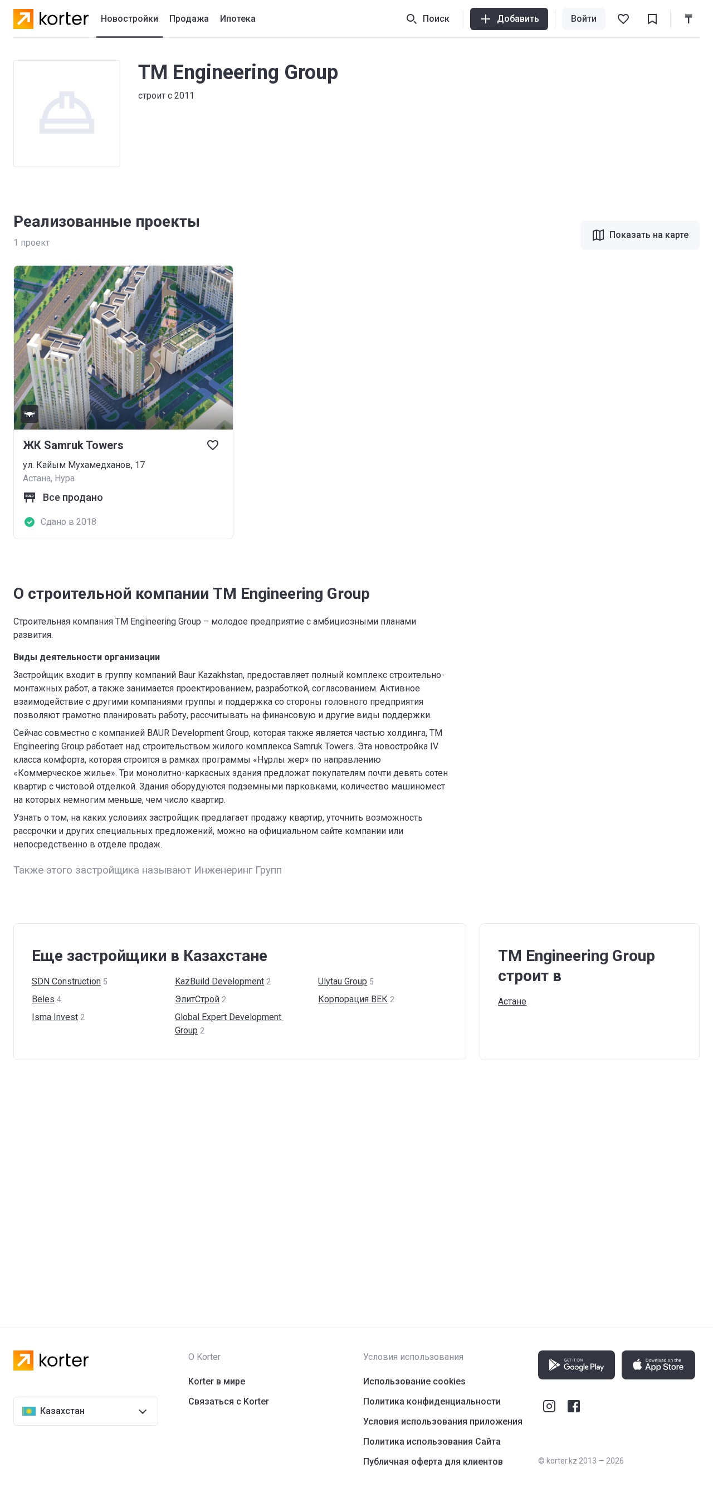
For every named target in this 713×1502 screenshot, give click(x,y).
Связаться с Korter (228, 1401)
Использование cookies (414, 1381)
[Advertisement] (347, 1183)
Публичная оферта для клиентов (433, 1461)
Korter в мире (216, 1381)
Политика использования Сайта (432, 1441)
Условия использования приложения (442, 1421)
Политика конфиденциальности (432, 1401)
